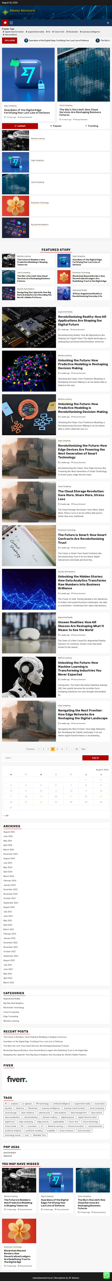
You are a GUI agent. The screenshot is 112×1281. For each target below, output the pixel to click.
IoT (42, 1126)
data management (79, 1113)
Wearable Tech (39, 1135)
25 (26, 802)
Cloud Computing (10, 105)
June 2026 (8, 836)
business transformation (74, 1108)
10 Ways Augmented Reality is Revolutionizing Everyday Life (87, 295)
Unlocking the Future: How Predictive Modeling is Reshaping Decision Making (83, 364)
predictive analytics (13, 1131)
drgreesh (7, 1156)
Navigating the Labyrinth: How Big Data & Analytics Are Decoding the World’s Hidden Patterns (34, 295)
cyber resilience (27, 1113)
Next (83, 749)
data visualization (12, 1117)
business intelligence (91, 32)
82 (77, 749)
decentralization (31, 1117)
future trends (10, 1126)
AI (49, 32)
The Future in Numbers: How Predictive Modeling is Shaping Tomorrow (65, 142)
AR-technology (42, 1104)
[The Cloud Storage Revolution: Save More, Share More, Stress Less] (29, 502)
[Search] (108, 23)
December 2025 (10, 854)
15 (86, 791)
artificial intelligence (61, 1104)
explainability (58, 1122)
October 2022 (9, 951)
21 (71, 796)
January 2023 (9, 938)
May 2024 (7, 867)
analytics (15, 1104)
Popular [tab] (57, 126)
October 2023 (9, 898)
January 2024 (9, 885)
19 (41, 796)
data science (96, 1113)
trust (27, 1135)
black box (20, 1108)
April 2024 (7, 872)
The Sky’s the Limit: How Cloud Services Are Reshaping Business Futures (25, 112)
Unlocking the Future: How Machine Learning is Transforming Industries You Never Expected (79, 668)
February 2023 (9, 934)
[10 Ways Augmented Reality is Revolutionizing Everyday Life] (63, 293)
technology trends (12, 1135)
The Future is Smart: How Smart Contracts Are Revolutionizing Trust (82, 539)
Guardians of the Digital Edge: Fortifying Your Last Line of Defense (64, 164)
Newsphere (59, 1278)
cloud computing (97, 1108)
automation (100, 1104)
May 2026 (7, 841)
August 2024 (9, 858)
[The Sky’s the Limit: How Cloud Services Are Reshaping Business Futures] (15, 184)
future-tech (59, 32)
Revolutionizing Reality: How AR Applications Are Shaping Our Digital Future (82, 320)
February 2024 (9, 880)
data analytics (11, 35)
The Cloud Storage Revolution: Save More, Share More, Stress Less (81, 495)
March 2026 (8, 849)
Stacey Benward (26, 120)
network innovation (75, 1126)
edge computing (26, 1122)
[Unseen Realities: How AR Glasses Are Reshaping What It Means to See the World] (29, 632)
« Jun (5, 815)
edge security (43, 1122)
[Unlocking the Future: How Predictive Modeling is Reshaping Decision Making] (29, 371)
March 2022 (8, 982)
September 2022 (10, 956)
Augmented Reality (80, 290)
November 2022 (10, 947)
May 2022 (7, 974)
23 (101, 796)
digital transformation (14, 32)
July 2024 (7, 863)
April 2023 (7, 925)
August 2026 (9, 832)
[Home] (5, 23)
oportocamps (9, 1152)
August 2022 (9, 960)
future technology (90, 1122)
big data (8, 1108)
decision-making (50, 1117)
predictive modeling (34, 1131)
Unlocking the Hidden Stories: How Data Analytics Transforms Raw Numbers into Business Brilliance (82, 582)
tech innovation (84, 1131)
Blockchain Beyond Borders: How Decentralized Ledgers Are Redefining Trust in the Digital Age (83, 112)
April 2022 (7, 978)
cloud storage (11, 1113)
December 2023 (10, 889)
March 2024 (8, 876)
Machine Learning (38, 139)
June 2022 (8, 969)
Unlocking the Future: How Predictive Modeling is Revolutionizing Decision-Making (83, 408)
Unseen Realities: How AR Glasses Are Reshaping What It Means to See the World (81, 626)
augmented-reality (36, 32)
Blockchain (73, 32)
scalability (51, 1131)
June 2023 (8, 916)
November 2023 (10, 894)
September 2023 (10, 903)
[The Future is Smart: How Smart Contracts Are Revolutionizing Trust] (29, 545)
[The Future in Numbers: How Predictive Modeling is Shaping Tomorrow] (15, 140)
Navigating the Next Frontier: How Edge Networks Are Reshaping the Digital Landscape (83, 714)
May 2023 (7, 920)
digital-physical (67, 1117)
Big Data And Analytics (39, 225)
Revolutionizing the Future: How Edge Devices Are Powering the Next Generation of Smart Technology (82, 451)
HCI (22, 1126)
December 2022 (10, 942)
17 (11, 796)
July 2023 (7, 911)
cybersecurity (44, 1113)
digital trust (10, 1122)
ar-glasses (27, 1104)
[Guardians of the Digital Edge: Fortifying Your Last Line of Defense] (15, 162)
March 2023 (8, 929)
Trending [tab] (92, 126)
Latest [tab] (21, 126)
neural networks (95, 1126)
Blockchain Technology (68, 105)
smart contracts (66, 1131)
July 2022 (7, 965)
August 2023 (9, 907)
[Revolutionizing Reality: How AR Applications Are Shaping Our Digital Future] (29, 327)
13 (56, 791)
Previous (30, 749)
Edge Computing (37, 160)
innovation (32, 1126)
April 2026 (7, 845)
